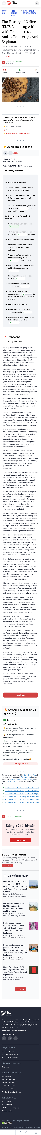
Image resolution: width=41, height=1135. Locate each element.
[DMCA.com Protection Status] (7, 1123)
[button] (20, 126)
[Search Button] (37, 3)
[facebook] (20, 1132)
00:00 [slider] (15, 153)
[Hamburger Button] (4, 3)
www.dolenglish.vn (26, 1022)
